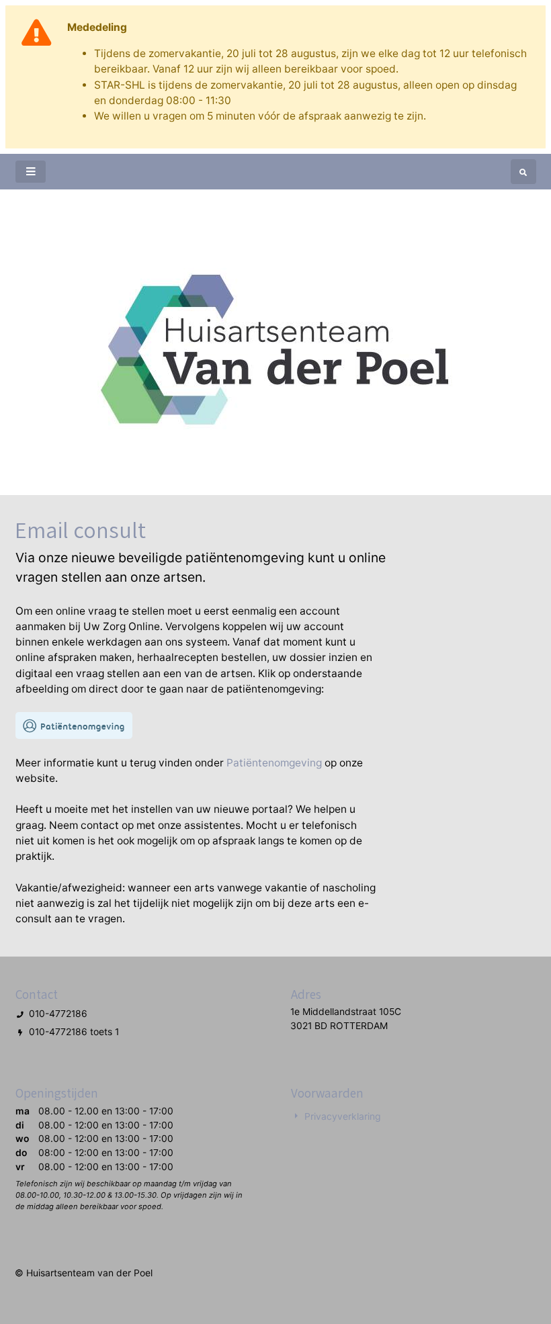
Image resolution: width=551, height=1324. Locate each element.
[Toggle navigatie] (30, 172)
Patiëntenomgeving (274, 762)
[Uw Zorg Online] (73, 725)
